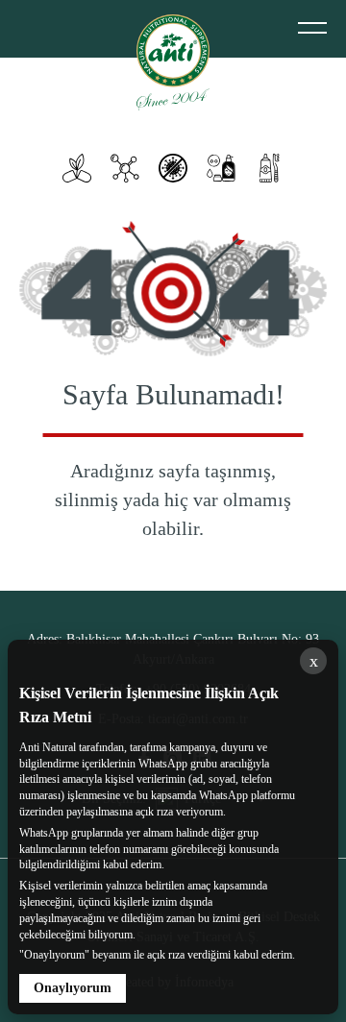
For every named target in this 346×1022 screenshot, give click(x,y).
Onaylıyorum (72, 988)
